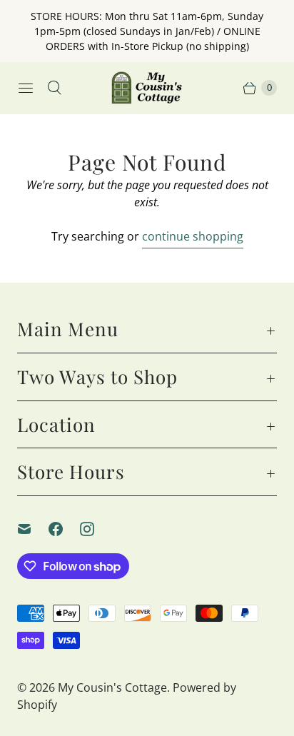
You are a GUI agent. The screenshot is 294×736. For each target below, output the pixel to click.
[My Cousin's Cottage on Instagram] (95, 529)
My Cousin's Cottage (112, 687)
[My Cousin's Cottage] (147, 87)
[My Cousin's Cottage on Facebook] (64, 529)
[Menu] (25, 88)
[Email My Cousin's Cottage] (33, 529)
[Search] (54, 88)
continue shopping (192, 236)
